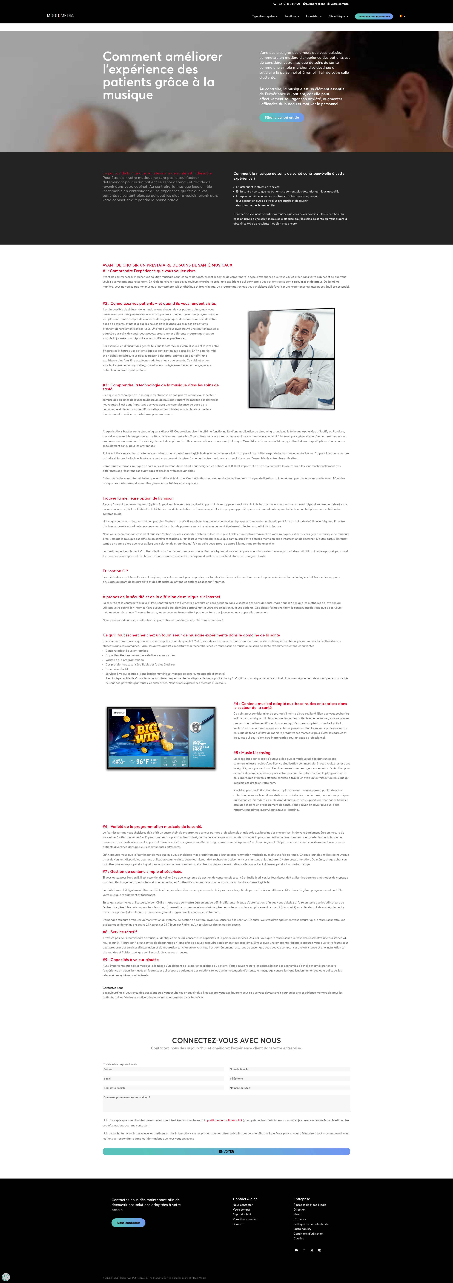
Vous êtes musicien (245, 1219)
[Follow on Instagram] (320, 1250)
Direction (299, 1209)
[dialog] (6, 1277)
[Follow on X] (312, 1250)
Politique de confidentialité (311, 1224)
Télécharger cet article (282, 117)
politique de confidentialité (224, 1120)
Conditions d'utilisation (308, 1233)
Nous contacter (128, 1223)
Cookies (299, 1238)
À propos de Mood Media (310, 1204)
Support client (315, 3)
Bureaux (238, 1224)
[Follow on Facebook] (304, 1250)
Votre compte (339, 3)
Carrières (300, 1219)
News (297, 1214)
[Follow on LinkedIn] (296, 1250)
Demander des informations (374, 16)
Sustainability (302, 1229)
